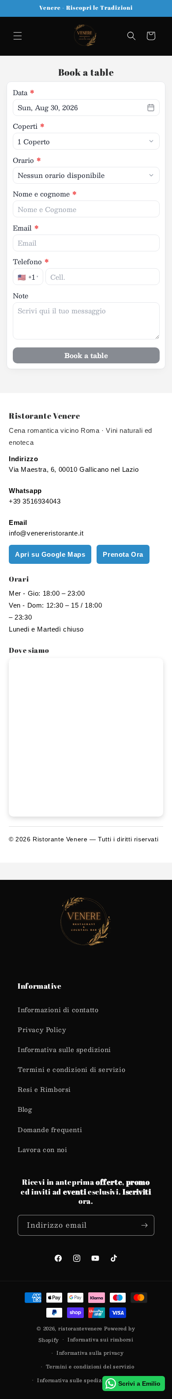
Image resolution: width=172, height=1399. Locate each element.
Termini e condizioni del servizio (90, 1366)
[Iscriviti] (144, 1225)
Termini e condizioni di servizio (71, 1069)
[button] (17, 36)
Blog (25, 1109)
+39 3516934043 (34, 501)
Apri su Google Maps (50, 554)
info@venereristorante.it (46, 533)
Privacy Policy (42, 1029)
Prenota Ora (123, 554)
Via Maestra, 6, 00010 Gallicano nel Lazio (74, 469)
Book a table (86, 355)
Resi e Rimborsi (44, 1089)
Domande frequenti (50, 1129)
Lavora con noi (42, 1149)
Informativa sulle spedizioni (64, 1049)
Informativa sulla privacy (90, 1353)
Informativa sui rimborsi (100, 1339)
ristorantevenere (80, 1328)
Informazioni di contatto (58, 1009)
